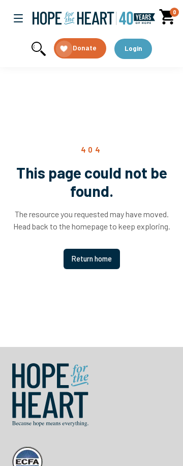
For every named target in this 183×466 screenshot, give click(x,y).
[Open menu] (18, 18)
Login (133, 48)
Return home (92, 258)
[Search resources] (39, 49)
